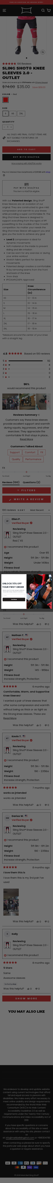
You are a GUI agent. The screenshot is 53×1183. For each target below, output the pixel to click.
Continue (14, 599)
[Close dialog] (50, 576)
